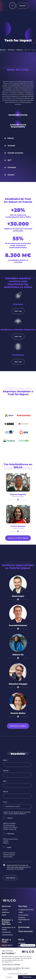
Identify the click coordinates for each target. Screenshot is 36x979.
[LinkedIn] (18, 499)
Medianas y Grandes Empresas (7, 922)
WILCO (21, 939)
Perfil (5, 802)
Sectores (11, 50)
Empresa (6, 791)
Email (5, 781)
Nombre (5, 760)
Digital (19, 50)
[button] (12, 5)
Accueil (3, 50)
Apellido (6, 770)
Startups (22, 906)
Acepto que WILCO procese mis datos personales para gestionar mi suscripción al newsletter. (18, 867)
